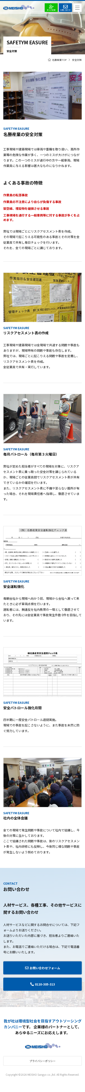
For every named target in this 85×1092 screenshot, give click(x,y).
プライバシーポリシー (42, 1061)
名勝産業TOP (59, 60)
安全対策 (77, 60)
